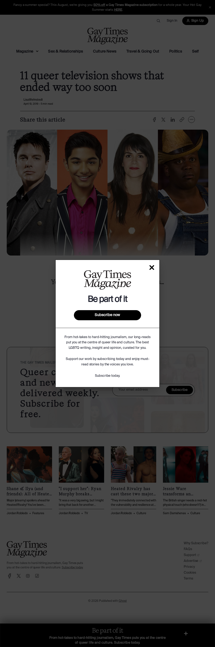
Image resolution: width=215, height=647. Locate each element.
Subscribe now (107, 315)
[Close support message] (152, 267)
